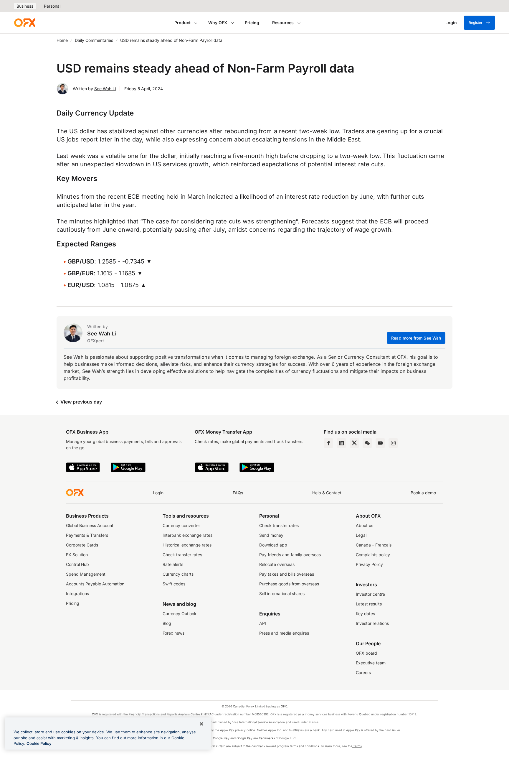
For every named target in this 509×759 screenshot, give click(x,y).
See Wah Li (105, 88)
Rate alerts (173, 564)
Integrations (77, 593)
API (262, 623)
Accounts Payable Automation (95, 583)
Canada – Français (373, 544)
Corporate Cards (82, 544)
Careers (363, 672)
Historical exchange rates (187, 544)
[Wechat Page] (367, 443)
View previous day (80, 402)
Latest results (369, 603)
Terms (357, 746)
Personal (52, 6)
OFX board (366, 653)
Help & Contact (326, 492)
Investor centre (370, 594)
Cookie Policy (39, 743)
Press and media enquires (284, 632)
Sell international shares (282, 593)
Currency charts (178, 574)
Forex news (173, 632)
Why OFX (217, 22)
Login (158, 492)
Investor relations (372, 623)
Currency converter (181, 525)
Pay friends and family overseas (290, 554)
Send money (271, 535)
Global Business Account (89, 525)
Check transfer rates (182, 554)
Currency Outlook (179, 613)
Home (62, 40)
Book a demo (423, 492)
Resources (283, 22)
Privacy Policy (369, 564)
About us (364, 525)
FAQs (238, 492)
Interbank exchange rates (187, 535)
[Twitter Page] (354, 443)
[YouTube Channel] (380, 443)
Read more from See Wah (416, 337)
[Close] (201, 723)
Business (24, 6)
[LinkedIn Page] (341, 443)
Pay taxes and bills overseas (286, 574)
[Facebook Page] (328, 443)
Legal (361, 535)
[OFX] (24, 22)
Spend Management (85, 574)
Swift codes (174, 583)
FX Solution (77, 554)
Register (475, 22)
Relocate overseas (277, 564)
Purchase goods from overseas (289, 583)
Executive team (371, 662)
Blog (167, 623)
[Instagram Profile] (393, 443)
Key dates (365, 613)
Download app (273, 544)
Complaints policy (373, 554)
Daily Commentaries (94, 40)
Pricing (252, 22)
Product (182, 22)
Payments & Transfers (87, 535)
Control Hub (77, 564)
